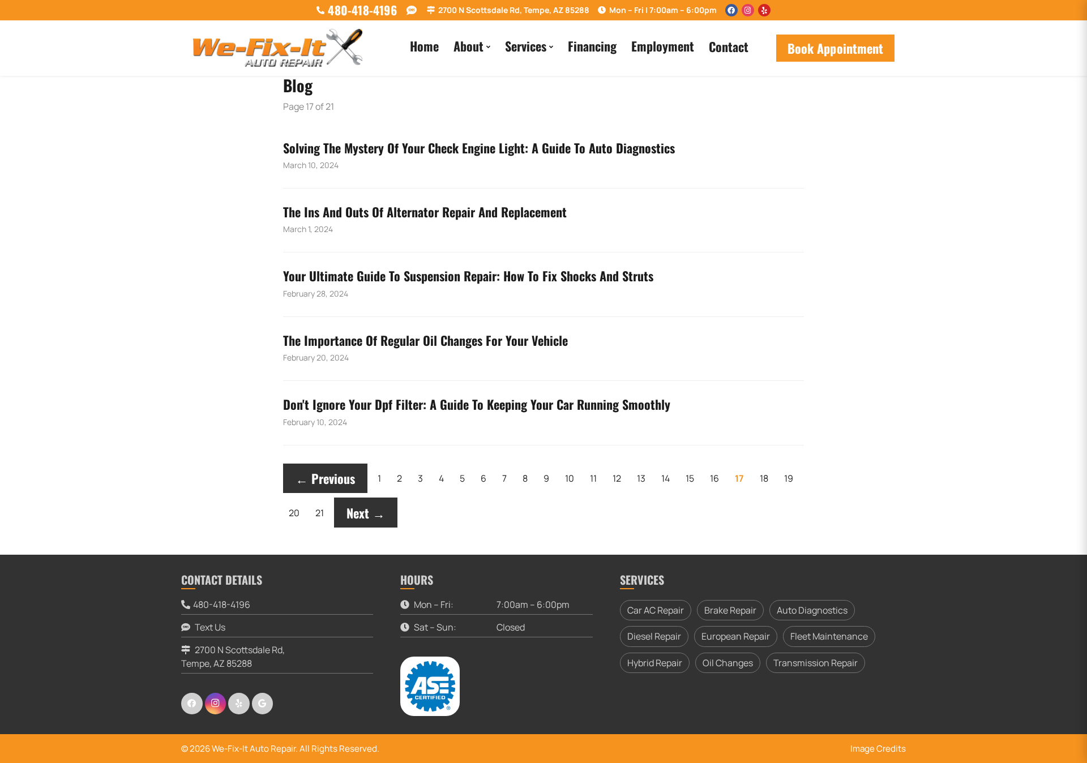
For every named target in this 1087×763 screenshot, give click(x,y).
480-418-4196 (221, 604)
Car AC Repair (655, 610)
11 (593, 478)
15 (690, 478)
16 (714, 478)
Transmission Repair (815, 663)
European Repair (735, 636)
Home (424, 46)
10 (569, 478)
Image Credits (878, 749)
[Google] (262, 703)
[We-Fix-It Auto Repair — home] (277, 48)
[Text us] (411, 10)
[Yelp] (764, 10)
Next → (365, 513)
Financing (592, 46)
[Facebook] (731, 10)
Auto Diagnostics (812, 610)
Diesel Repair (654, 636)
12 (617, 478)
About (468, 46)
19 (788, 478)
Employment (662, 46)
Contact (728, 46)
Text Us (209, 627)
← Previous (325, 478)
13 (641, 478)
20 (294, 513)
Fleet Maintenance (829, 636)
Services (525, 46)
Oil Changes (728, 663)
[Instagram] (748, 10)
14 (665, 478)
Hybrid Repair (654, 663)
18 (764, 478)
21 (319, 513)
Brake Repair (730, 610)
